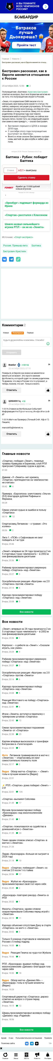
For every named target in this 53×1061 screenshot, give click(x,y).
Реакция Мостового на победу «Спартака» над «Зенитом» (25, 701)
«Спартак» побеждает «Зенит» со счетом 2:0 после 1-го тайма (24, 869)
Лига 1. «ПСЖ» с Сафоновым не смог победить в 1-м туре (22, 538)
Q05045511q (15, 401)
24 (20, 833)
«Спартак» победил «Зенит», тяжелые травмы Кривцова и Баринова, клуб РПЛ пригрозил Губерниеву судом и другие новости (24, 464)
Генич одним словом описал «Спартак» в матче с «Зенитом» (24, 841)
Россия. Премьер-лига (15, 245)
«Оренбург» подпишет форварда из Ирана (26, 204)
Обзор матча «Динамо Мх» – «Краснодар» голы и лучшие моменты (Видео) (23, 983)
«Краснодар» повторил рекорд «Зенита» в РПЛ (25, 896)
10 (20, 861)
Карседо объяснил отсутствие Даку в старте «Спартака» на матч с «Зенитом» (26, 926)
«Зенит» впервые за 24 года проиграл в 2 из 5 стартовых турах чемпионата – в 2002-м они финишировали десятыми (26, 554)
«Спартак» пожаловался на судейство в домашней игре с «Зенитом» (24, 827)
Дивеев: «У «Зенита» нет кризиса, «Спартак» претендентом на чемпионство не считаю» (25, 480)
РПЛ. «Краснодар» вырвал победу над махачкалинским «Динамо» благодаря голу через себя (26, 967)
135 (21, 792)
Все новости (26, 611)
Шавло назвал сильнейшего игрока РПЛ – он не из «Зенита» (24, 226)
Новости (15, 59)
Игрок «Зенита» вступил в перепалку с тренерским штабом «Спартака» (23, 715)
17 (20, 803)
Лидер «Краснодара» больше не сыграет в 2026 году (25, 855)
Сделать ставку (26, 177)
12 (13, 517)
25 (20, 734)
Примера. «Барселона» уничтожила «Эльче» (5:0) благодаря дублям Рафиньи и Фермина (26, 496)
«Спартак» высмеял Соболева (18, 799)
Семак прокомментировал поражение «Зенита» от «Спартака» (23, 729)
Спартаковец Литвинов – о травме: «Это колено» (24, 525)
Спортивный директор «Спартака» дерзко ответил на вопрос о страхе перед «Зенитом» (25, 999)
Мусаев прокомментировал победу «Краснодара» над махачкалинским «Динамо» (22, 813)
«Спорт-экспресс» (23, 237)
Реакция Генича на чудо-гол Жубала (26, 952)
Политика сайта (8, 1043)
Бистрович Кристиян (14, 251)
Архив (3, 1038)
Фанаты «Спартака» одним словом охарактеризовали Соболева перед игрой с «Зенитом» (25, 912)
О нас (11, 1038)
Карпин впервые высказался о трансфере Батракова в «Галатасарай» (25, 742)
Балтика (36, 245)
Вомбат (12, 365)
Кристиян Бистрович (38, 92)
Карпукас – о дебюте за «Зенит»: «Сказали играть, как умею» (25, 646)
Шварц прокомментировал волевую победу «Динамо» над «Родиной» (26, 1014)
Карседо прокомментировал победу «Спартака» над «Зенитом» (22, 596)
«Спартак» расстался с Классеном (26, 215)
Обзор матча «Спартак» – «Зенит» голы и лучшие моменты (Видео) (25, 772)
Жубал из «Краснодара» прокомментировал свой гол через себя (24, 882)
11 (20, 918)
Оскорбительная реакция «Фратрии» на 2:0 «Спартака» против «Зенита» (26, 582)
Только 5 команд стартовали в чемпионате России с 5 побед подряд (26, 940)
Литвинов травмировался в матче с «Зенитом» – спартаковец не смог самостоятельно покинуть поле (25, 758)
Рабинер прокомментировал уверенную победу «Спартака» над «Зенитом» (24, 569)
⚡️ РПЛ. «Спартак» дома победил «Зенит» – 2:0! (26, 786)
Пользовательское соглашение (29, 1038)
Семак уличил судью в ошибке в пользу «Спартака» (24, 511)
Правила (48, 1038)
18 (20, 973)
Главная (5, 59)
